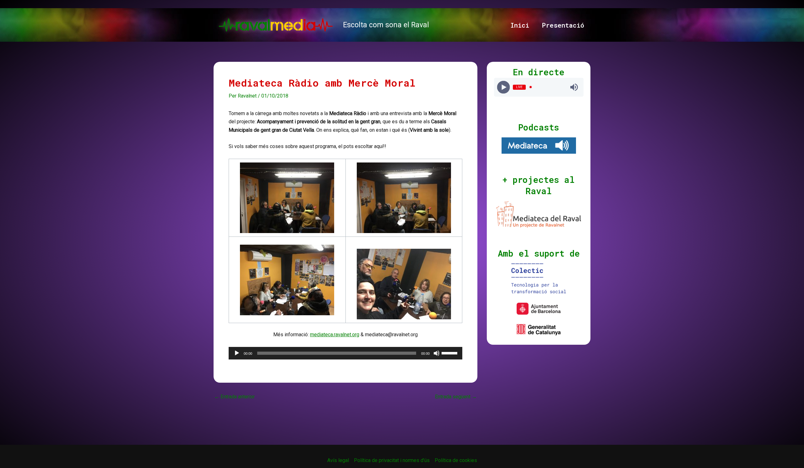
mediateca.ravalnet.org (334, 335)
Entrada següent (456, 396)
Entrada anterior (234, 396)
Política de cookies (456, 460)
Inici (519, 25)
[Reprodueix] (237, 353)
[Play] (503, 87)
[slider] (450, 352)
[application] (345, 353)
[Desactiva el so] (436, 353)
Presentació (563, 25)
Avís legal (338, 460)
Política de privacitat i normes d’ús (392, 460)
